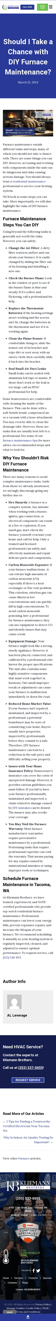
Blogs (25, 1282)
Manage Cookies (15, 1308)
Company (12, 1282)
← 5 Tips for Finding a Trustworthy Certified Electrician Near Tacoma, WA (26, 1126)
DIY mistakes (21, 808)
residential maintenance (29, 181)
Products (33, 1278)
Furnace (23, 1158)
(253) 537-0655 (30, 1068)
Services (18, 1278)
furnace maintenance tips (20, 440)
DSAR (45, 1308)
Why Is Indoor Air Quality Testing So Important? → (28, 1140)
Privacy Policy (43, 1304)
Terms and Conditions (28, 1311)
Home (6, 1278)
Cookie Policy (33, 1308)
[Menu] (51, 7)
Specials (47, 1278)
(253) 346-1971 (12, 957)
